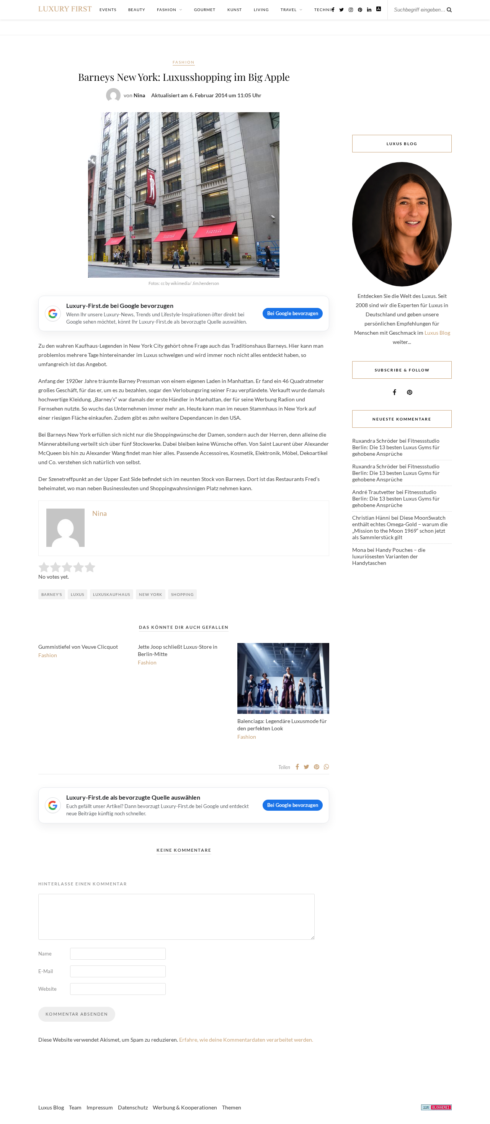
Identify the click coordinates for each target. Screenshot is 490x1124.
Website (47, 989)
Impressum (100, 1107)
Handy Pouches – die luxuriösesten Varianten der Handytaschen (388, 556)
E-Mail (45, 971)
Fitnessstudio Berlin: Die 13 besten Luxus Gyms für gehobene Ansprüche (396, 447)
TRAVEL (289, 9)
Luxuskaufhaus (111, 594)
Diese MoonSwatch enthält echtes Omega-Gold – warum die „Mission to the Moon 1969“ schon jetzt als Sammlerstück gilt (400, 527)
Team (75, 1107)
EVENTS (108, 9)
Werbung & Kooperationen (185, 1107)
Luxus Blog (437, 332)
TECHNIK (324, 9)
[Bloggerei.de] (436, 1108)
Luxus (77, 594)
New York (150, 594)
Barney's (51, 594)
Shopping (182, 594)
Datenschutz (133, 1107)
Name (45, 954)
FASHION (166, 9)
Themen (231, 1107)
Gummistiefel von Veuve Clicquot (78, 646)
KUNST (234, 9)
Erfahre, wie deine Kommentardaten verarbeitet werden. (246, 1039)
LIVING (261, 9)
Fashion (184, 62)
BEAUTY (136, 9)
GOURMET (205, 9)
